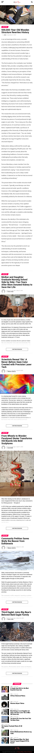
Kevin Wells (10, 448)
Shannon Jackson (12, 371)
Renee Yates (11, 291)
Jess (5, 35)
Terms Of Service (28, 751)
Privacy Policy (20, 751)
